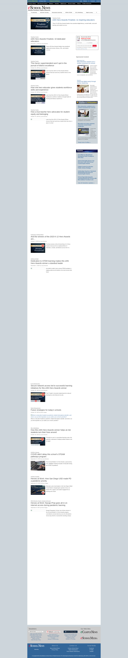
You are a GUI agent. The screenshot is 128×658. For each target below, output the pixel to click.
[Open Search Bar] (96, 12)
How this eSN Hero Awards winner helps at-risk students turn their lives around (51, 431)
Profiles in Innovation (86, 3)
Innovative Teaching (44, 12)
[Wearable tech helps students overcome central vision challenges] (83, 134)
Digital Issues (63, 3)
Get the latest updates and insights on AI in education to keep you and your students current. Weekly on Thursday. (70, 636)
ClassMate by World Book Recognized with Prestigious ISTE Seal (86, 156)
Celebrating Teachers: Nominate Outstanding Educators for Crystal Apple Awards (87, 172)
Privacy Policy (84, 48)
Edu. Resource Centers (42, 3)
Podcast (79, 3)
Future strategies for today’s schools (46, 410)
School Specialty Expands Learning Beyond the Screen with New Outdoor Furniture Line (87, 178)
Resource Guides (71, 3)
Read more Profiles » (84, 142)
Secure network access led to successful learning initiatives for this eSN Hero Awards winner (51, 387)
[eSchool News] (39, 8)
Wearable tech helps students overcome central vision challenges (86, 125)
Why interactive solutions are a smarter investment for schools (86, 62)
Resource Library (32, 3)
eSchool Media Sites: (33, 1)
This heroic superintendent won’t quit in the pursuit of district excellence (49, 64)
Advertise (36, 649)
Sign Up (94, 46)
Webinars (51, 3)
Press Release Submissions (73, 651)
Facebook (91, 648)
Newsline (57, 3)
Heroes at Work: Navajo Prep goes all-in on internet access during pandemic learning (49, 504)
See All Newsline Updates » (86, 183)
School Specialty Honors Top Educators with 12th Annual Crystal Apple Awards (86, 162)
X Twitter (91, 649)
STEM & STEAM (68, 12)
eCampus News (42, 1)
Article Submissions (73, 649)
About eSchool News (55, 648)
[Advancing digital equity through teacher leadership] (83, 92)
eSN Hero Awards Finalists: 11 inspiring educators (74, 20)
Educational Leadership (57, 12)
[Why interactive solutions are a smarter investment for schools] (83, 72)
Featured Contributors (55, 1)
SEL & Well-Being (79, 12)
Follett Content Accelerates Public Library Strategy (85, 167)
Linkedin (91, 651)
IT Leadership (34, 12)
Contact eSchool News (73, 648)
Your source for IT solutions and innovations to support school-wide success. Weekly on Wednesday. (53, 637)
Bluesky (85, 1)
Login (81, 1)
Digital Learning (89, 12)
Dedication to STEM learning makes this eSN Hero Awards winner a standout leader (50, 262)
